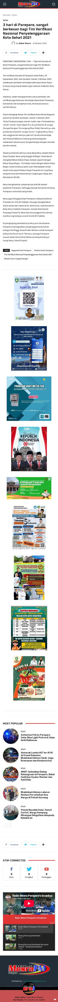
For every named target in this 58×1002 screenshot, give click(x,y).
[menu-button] (5, 4)
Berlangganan (46, 867)
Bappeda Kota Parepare (21, 250)
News (14, 15)
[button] (54, 4)
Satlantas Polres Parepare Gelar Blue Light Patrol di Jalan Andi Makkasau (38, 738)
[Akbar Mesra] (13, 43)
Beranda (6, 15)
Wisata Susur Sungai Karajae (16, 258)
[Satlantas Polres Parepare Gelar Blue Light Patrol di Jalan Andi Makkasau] (11, 736)
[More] (43, 53)
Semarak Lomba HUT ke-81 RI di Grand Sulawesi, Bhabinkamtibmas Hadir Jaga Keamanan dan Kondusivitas (37, 756)
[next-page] (9, 825)
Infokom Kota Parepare (43, 250)
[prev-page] (5, 825)
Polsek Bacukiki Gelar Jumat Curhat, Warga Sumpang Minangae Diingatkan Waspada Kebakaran (37, 814)
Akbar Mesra (25, 43)
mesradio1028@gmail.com (35, 981)
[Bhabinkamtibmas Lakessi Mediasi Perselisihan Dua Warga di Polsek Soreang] (11, 793)
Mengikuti (29, 867)
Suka (11, 867)
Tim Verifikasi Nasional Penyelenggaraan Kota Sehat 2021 (28, 254)
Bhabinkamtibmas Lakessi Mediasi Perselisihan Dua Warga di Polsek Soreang (35, 795)
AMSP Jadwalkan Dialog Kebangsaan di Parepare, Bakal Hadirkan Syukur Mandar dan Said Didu (38, 775)
